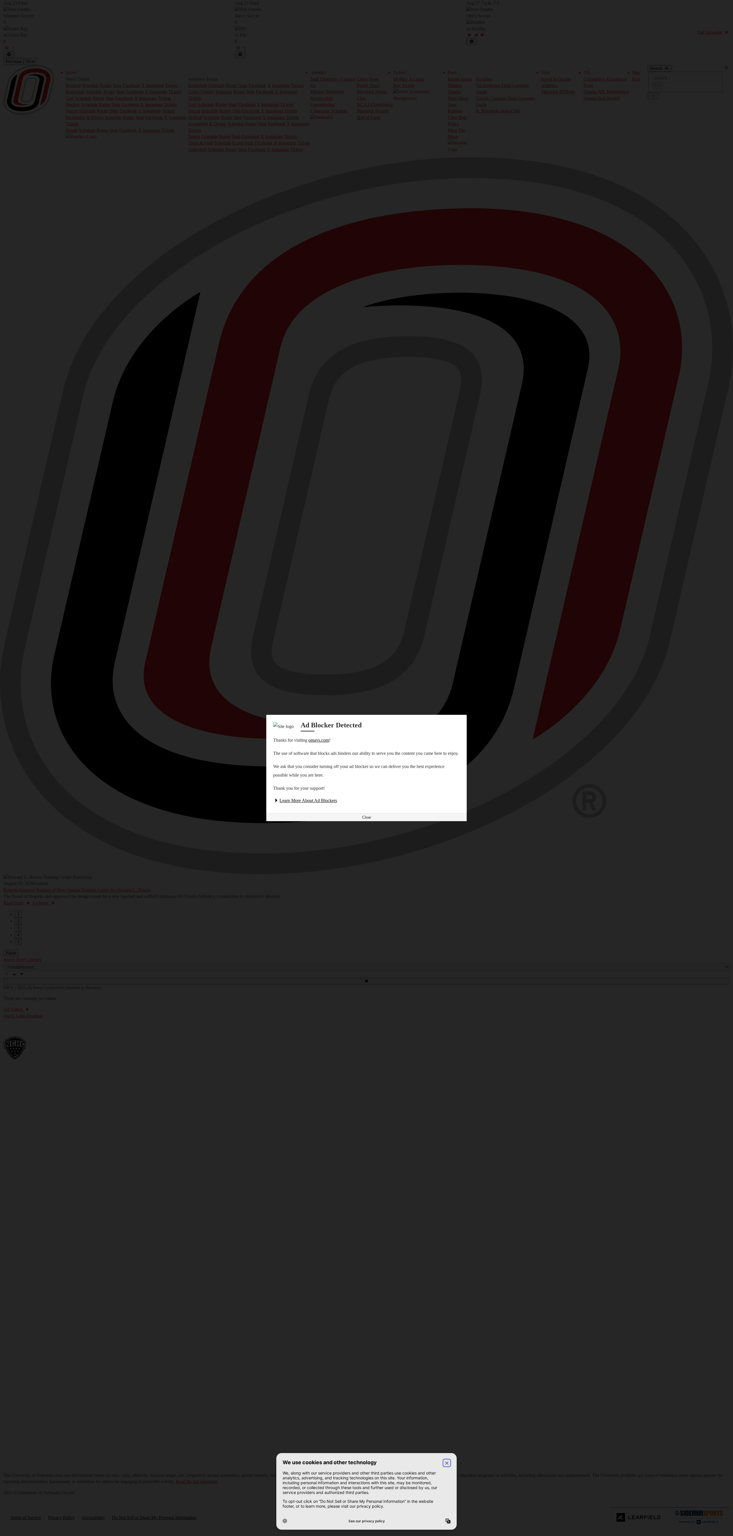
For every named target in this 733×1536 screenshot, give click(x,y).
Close (366, 817)
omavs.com (318, 740)
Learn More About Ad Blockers (308, 800)
